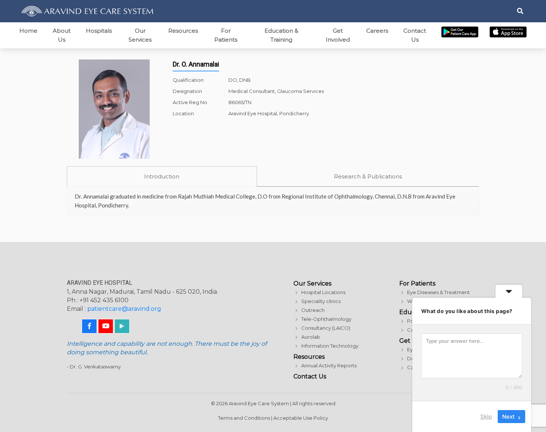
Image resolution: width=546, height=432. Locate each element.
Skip (486, 416)
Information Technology (329, 346)
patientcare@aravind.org (124, 308)
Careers (377, 30)
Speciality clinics (321, 301)
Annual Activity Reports (329, 365)
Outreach (313, 310)
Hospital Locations (323, 292)
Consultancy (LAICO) (325, 328)
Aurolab (310, 337)
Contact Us (414, 35)
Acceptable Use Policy (300, 418)
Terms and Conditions (244, 418)
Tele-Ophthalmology (326, 319)
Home (28, 30)
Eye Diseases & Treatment (438, 292)
